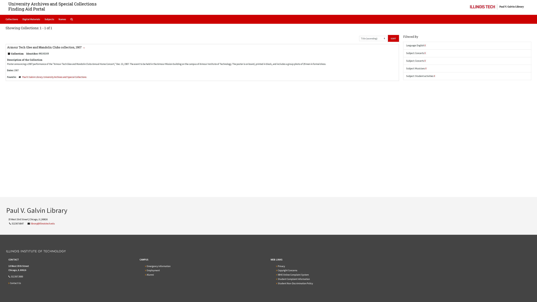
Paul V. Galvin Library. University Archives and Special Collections (54, 77)
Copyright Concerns (287, 270)
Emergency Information (158, 266)
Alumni (150, 274)
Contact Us (15, 283)
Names (62, 19)
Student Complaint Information (294, 279)
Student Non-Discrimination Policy (295, 283)
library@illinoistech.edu (43, 223)
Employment (153, 270)
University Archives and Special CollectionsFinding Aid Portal (52, 6)
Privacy (281, 266)
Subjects (49, 19)
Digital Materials (31, 19)
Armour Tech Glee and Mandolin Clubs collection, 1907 (44, 47)
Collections (12, 19)
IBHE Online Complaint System (293, 274)
